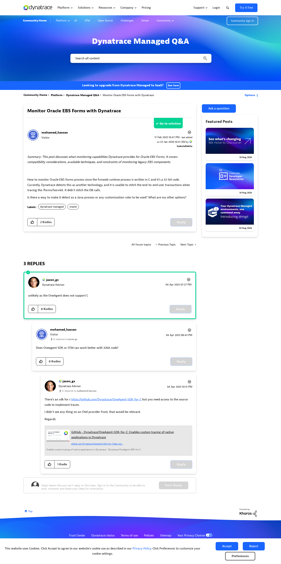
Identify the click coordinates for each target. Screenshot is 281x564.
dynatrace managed (52, 206)
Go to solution (170, 124)
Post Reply (173, 485)
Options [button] (250, 95)
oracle (73, 206)
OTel (87, 20)
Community (164, 20)
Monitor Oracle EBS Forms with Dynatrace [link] (128, 95)
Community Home (35, 20)
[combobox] (140, 58)
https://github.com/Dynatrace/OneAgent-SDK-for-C (106, 399)
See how (173, 85)
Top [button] (30, 511)
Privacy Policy (141, 548)
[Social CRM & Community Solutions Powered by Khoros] (248, 512)
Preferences (240, 556)
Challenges (127, 20)
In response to (65, 339)
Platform (61, 20)
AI (75, 20)
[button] (227, 546)
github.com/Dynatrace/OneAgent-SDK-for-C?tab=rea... (97, 444)
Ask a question (218, 108)
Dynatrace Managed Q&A (82, 95)
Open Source (105, 20)
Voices (145, 20)
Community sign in (242, 20)
